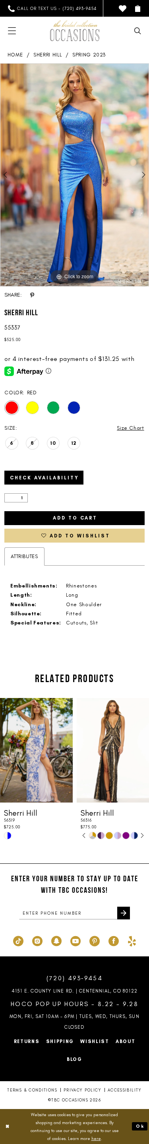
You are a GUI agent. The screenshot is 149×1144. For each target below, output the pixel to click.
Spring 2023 (89, 55)
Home (15, 55)
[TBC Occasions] (74, 30)
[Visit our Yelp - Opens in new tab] (132, 940)
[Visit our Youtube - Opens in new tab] (75, 940)
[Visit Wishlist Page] (122, 8)
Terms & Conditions (32, 1090)
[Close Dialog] (8, 1126)
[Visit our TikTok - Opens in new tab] (18, 940)
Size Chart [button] (130, 428)
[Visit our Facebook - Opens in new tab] (113, 940)
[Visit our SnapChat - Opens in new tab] (56, 940)
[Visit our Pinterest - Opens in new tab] (94, 940)
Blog (74, 1059)
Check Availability (44, 478)
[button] (137, 8)
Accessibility (125, 1090)
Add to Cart (75, 518)
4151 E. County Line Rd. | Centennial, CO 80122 (74, 991)
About (125, 1041)
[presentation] (109, 750)
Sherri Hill (47, 55)
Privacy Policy (82, 1090)
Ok (140, 1126)
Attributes (24, 556)
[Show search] (137, 30)
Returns (27, 1041)
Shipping (60, 1041)
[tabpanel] (74, 175)
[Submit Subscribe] (123, 913)
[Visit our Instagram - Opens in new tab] (37, 940)
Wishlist (94, 1041)
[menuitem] (52, 8)
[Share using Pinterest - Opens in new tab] (32, 295)
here (96, 1138)
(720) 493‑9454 (74, 978)
